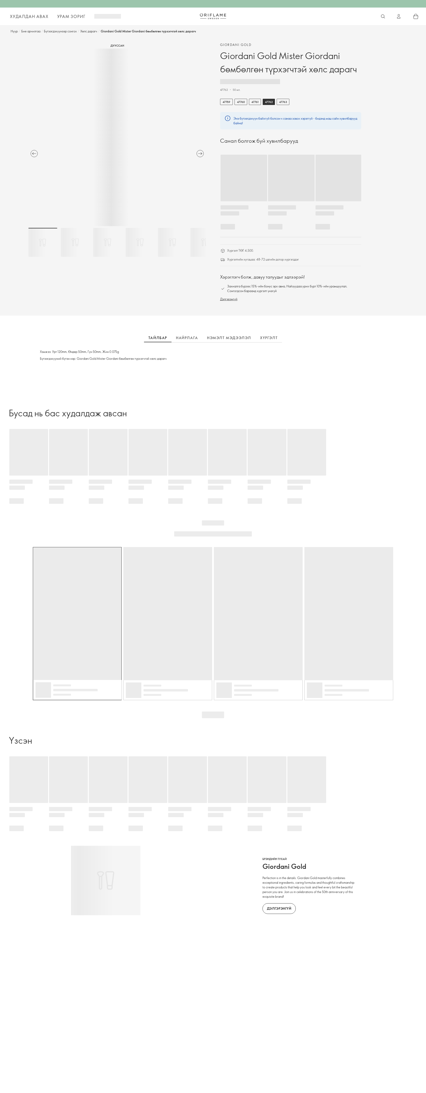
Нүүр (14, 31)
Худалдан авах (29, 16)
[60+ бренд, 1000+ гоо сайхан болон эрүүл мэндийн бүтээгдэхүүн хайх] (383, 16)
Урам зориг (71, 16)
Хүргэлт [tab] (269, 337)
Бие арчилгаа (30, 31)
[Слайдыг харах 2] (75, 242)
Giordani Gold (236, 45)
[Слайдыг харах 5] (172, 242)
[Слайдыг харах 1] (42, 242)
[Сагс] (415, 16)
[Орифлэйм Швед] (213, 16)
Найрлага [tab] (187, 337)
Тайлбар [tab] (157, 337)
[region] (117, 137)
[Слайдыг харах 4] (140, 242)
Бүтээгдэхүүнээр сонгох (60, 31)
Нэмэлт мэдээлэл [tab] (229, 337)
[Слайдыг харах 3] (107, 242)
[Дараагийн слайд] (200, 153)
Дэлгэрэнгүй (228, 299)
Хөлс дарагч (88, 31)
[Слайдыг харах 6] (204, 242)
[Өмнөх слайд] (34, 153)
